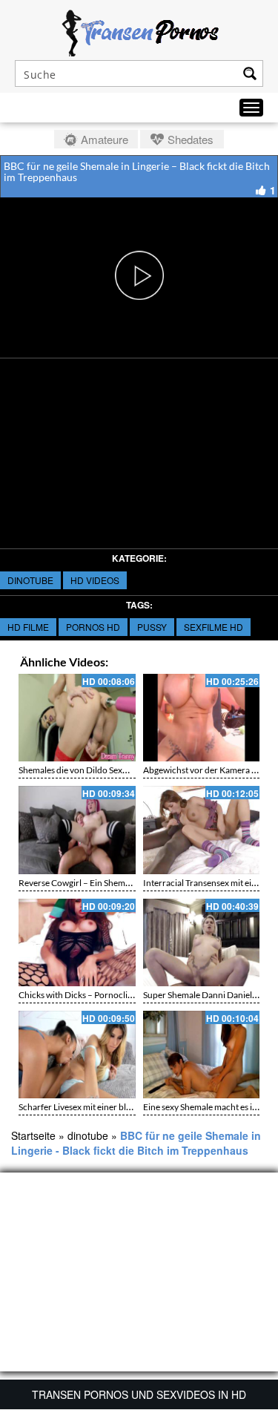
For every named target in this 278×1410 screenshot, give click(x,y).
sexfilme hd (213, 626)
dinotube (30, 580)
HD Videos (94, 580)
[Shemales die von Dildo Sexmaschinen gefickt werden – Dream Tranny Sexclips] (77, 717)
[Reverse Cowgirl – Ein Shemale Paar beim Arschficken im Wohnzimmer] (77, 829)
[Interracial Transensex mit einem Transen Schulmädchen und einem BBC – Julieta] (201, 829)
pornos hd (93, 626)
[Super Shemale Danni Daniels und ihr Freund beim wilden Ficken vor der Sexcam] (201, 942)
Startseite (33, 1135)
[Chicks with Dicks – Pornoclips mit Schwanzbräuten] (77, 942)
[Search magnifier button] (249, 73)
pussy (152, 626)
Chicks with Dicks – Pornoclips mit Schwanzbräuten (118, 994)
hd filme (28, 626)
